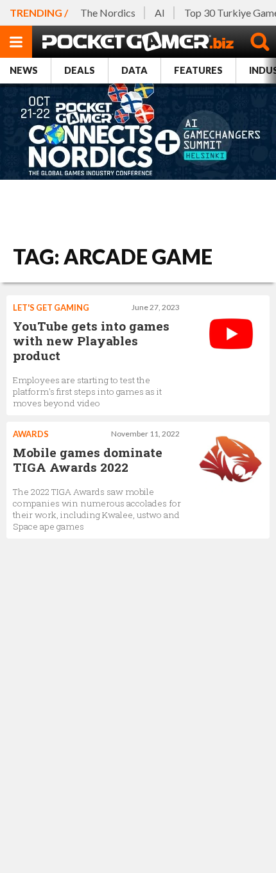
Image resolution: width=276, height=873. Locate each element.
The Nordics (107, 12)
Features (198, 70)
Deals (79, 70)
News (24, 70)
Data (134, 70)
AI (160, 12)
